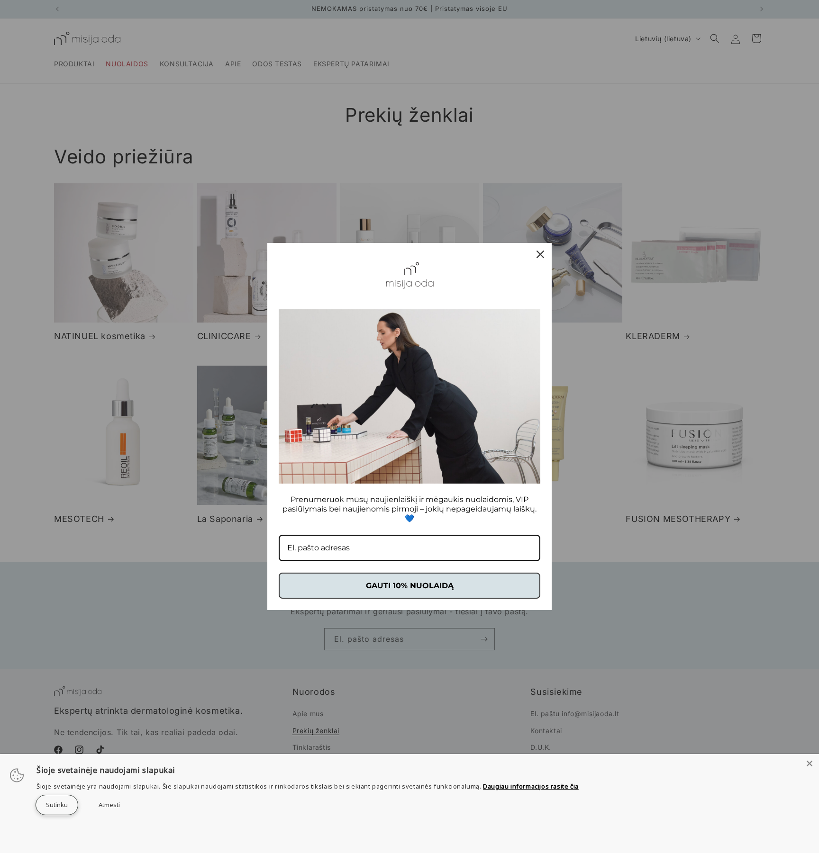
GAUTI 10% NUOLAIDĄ (410, 585)
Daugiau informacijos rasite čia (531, 786)
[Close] (809, 763)
